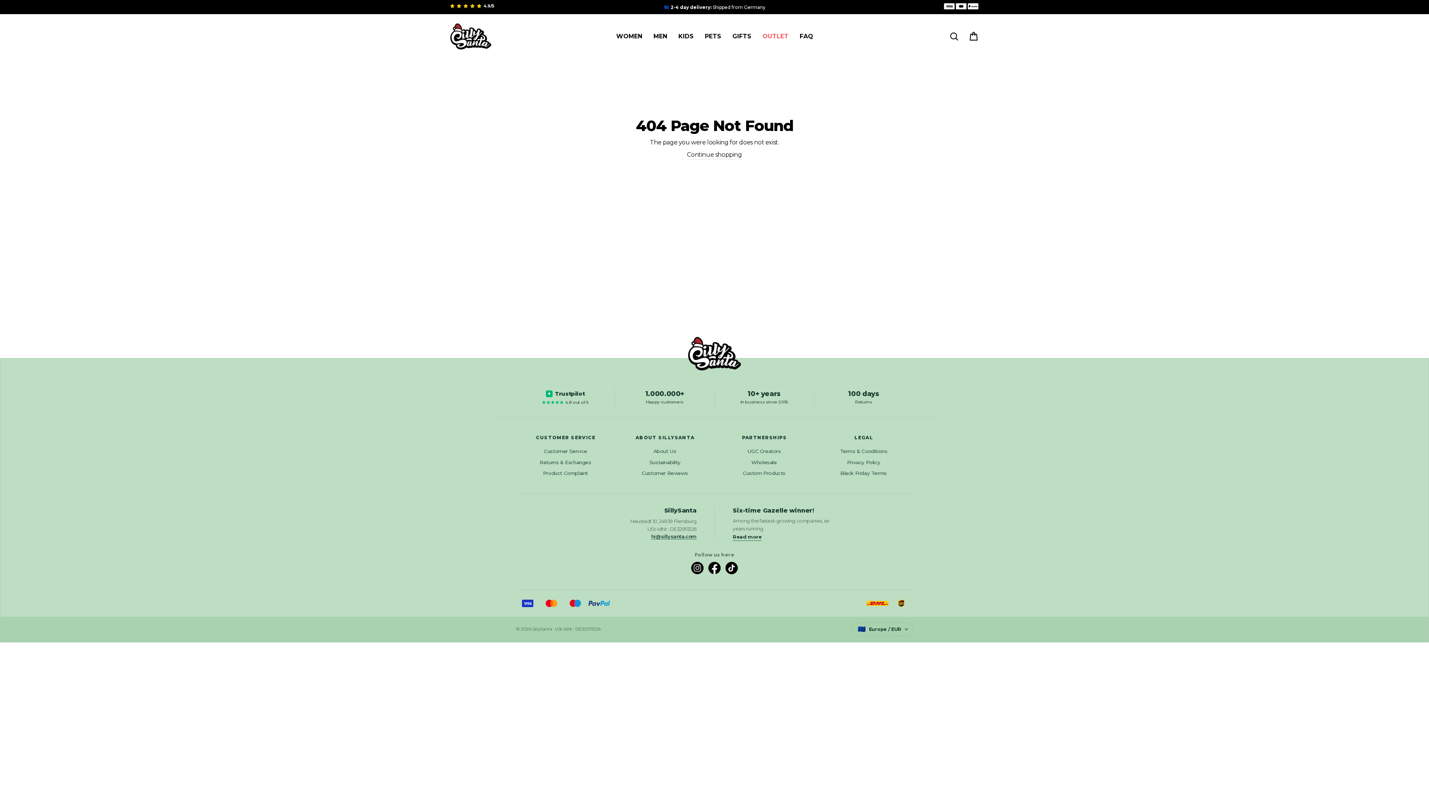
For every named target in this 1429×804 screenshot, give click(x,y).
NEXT (714, 466)
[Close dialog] (1417, 11)
